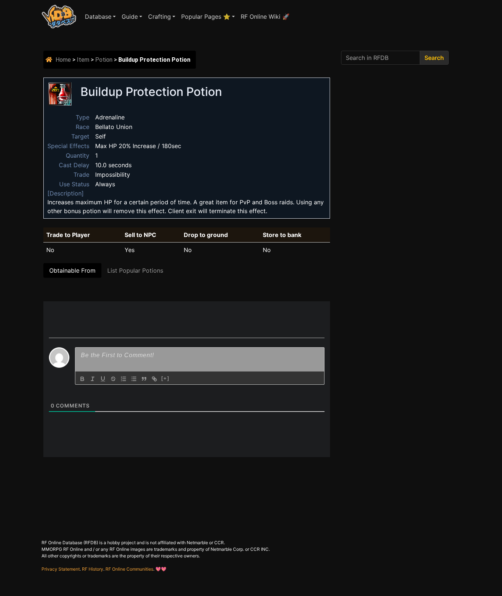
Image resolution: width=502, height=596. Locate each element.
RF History (92, 569)
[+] (165, 378)
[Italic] (92, 378)
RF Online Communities (129, 569)
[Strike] (113, 378)
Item (83, 59)
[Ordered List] (123, 378)
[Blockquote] (144, 378)
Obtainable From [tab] (72, 270)
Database (98, 16)
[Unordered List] (134, 378)
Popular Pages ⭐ (205, 16)
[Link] (154, 378)
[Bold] (82, 378)
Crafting (159, 16)
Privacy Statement (61, 569)
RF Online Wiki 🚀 (265, 16)
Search (434, 57)
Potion (103, 59)
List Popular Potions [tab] (135, 270)
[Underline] (103, 378)
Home (63, 59)
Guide (130, 16)
